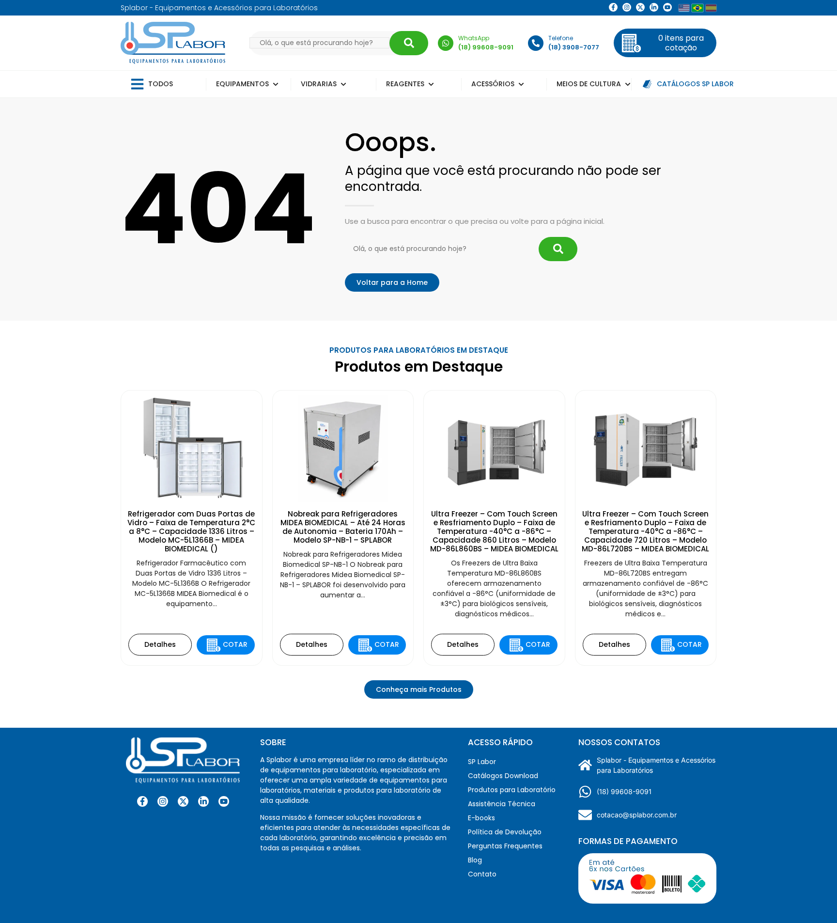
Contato (482, 874)
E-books (481, 818)
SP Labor (482, 762)
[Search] (408, 43)
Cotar (235, 644)
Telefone (560, 38)
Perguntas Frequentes (505, 846)
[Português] (697, 8)
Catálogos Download (503, 776)
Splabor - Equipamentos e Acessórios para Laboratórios (656, 765)
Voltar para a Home (392, 282)
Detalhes (160, 644)
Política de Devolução (505, 832)
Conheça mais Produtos (419, 689)
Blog (475, 860)
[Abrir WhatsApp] (812, 898)
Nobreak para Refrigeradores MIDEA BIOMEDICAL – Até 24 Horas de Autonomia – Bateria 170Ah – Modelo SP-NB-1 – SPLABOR (342, 527)
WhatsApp (473, 38)
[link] (626, 7)
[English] (684, 8)
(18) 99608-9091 (624, 791)
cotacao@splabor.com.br (637, 815)
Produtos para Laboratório (512, 790)
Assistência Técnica (501, 804)
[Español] (711, 8)
